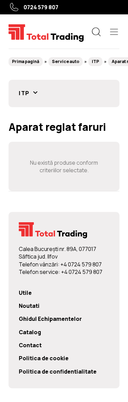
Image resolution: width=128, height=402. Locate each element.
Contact (30, 345)
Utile (25, 293)
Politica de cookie (44, 358)
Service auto (65, 61)
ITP (95, 61)
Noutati (29, 306)
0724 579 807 (41, 7)
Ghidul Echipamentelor (50, 319)
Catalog (30, 332)
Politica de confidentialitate (58, 371)
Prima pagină (25, 61)
